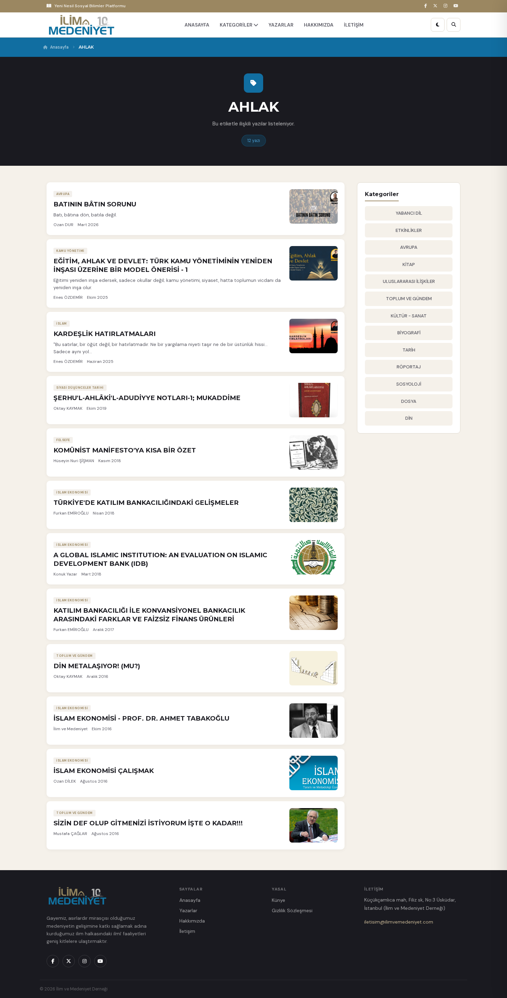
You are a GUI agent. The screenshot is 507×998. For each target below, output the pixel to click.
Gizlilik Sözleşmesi (292, 910)
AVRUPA (408, 247)
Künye (278, 900)
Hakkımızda (192, 921)
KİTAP (408, 264)
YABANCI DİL (409, 213)
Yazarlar (188, 910)
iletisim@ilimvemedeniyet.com (398, 922)
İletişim (187, 931)
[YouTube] (457, 6)
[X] (436, 6)
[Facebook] (426, 6)
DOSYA (408, 401)
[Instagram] (446, 6)
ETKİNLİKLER (409, 230)
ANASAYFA (197, 25)
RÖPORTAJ (409, 367)
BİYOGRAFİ (408, 333)
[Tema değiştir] (438, 25)
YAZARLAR (281, 25)
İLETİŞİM (354, 25)
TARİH (408, 350)
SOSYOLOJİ (408, 384)
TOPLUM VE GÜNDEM (409, 299)
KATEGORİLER (237, 25)
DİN (408, 418)
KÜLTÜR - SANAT (409, 316)
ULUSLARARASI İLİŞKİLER (409, 281)
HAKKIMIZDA (319, 25)
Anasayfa (59, 47)
